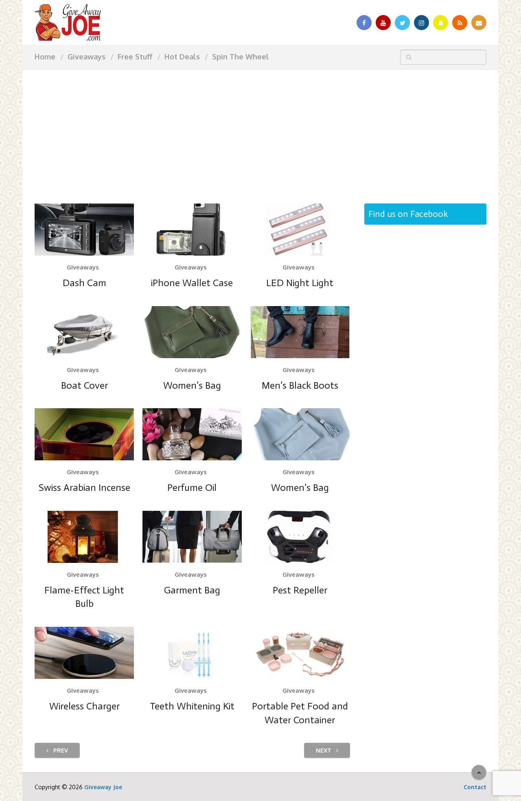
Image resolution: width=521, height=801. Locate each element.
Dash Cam (84, 283)
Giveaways (86, 56)
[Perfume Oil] (192, 434)
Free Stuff (135, 56)
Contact (475, 786)
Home (45, 56)
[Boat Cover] (84, 332)
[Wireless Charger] (84, 653)
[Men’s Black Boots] (300, 332)
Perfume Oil (192, 487)
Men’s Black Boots (300, 385)
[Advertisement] (260, 130)
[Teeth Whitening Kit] (192, 653)
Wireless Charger (84, 706)
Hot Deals (182, 56)
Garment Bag (192, 590)
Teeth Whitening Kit (192, 706)
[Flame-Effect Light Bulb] (84, 537)
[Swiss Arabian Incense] (84, 434)
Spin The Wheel (240, 56)
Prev (60, 750)
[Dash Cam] (84, 230)
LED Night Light (299, 283)
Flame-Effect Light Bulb (84, 597)
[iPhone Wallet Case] (192, 230)
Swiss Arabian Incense (84, 487)
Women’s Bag (192, 385)
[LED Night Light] (300, 230)
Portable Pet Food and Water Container (300, 713)
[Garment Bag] (192, 537)
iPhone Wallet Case (192, 283)
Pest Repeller (300, 590)
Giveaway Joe (103, 786)
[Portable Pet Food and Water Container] (300, 653)
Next (324, 750)
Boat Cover (84, 385)
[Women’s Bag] (192, 332)
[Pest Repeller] (300, 537)
